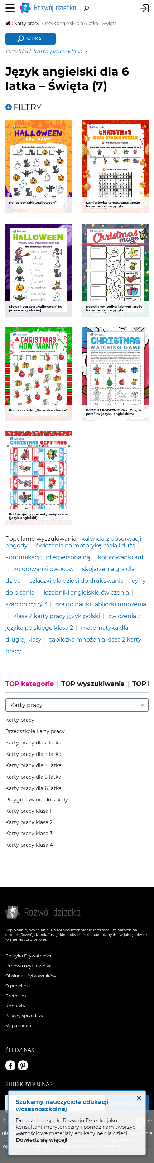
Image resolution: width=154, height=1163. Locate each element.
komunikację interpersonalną (47, 557)
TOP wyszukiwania (93, 684)
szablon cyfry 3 (26, 604)
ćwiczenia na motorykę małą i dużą (85, 545)
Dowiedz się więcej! (41, 1140)
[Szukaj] (86, 8)
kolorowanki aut (121, 557)
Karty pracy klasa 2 (29, 823)
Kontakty (15, 1005)
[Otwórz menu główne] (10, 8)
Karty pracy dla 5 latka (33, 777)
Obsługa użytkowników (30, 975)
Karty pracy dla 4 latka (33, 766)
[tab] (31, 686)
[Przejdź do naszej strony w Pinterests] (23, 1065)
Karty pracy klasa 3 (29, 834)
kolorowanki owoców (43, 568)
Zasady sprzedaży (24, 1015)
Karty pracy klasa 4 (29, 845)
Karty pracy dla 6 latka (33, 788)
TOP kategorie (29, 684)
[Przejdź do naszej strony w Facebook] (10, 1065)
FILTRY (27, 107)
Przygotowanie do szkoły (36, 800)
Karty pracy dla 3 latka (33, 754)
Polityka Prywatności (28, 956)
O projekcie (17, 985)
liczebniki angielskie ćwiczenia (85, 592)
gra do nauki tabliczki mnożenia (100, 604)
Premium (15, 995)
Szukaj (35, 38)
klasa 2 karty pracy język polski (56, 615)
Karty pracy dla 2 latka (33, 743)
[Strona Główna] (49, 8)
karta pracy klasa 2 (60, 51)
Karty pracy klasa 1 (28, 811)
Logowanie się (144, 8)
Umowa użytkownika (28, 966)
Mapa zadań (18, 1025)
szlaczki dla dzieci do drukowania (77, 580)
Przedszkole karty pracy (35, 731)
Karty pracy (19, 720)
